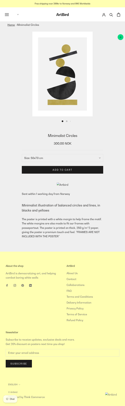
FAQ (69, 290)
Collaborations (75, 285)
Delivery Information (79, 302)
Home (11, 24)
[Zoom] (120, 37)
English (13, 384)
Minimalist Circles (28, 24)
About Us (72, 273)
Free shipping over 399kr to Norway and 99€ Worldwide (62, 3)
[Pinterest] (22, 285)
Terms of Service (77, 314)
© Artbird (12, 392)
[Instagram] (15, 285)
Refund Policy (75, 320)
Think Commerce (34, 397)
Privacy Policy (75, 308)
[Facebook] (7, 285)
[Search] (111, 14)
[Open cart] (118, 14)
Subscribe (18, 363)
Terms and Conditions (80, 296)
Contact (71, 279)
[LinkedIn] (30, 285)
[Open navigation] (7, 14)
